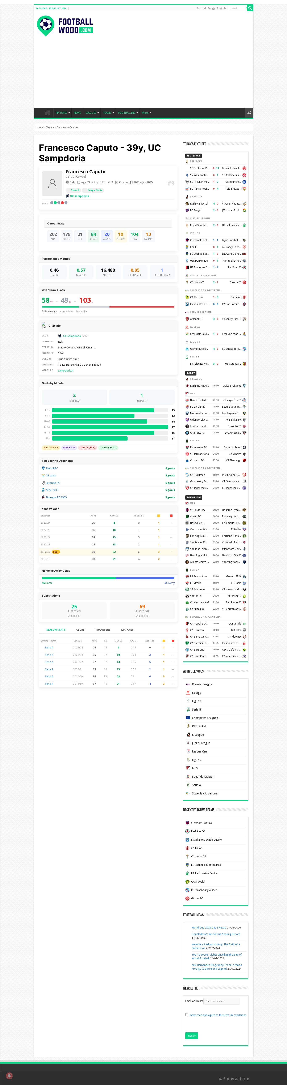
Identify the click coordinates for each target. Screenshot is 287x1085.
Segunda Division (203, 776)
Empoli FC (52, 468)
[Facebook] (201, 8)
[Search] (250, 8)
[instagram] (221, 8)
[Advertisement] (143, 68)
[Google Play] (225, 8)
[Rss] (197, 8)
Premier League (202, 684)
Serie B (75, 190)
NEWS (77, 112)
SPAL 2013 (52, 490)
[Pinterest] (209, 8)
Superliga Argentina (204, 793)
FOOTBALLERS (126, 112)
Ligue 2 (196, 760)
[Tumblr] (217, 8)
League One (199, 751)
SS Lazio (51, 475)
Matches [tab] (127, 629)
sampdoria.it (65, 370)
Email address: (194, 1001)
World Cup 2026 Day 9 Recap (209, 927)
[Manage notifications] (9, 1075)
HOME (47, 112)
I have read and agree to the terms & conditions (217, 1015)
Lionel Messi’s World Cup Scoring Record (216, 934)
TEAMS (107, 112)
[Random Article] (249, 113)
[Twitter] (205, 8)
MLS (195, 768)
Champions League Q (205, 718)
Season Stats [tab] (55, 629)
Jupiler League (201, 743)
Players (50, 127)
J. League (198, 734)
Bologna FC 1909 (56, 497)
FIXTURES (61, 112)
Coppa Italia (95, 190)
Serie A (49, 647)
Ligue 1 (196, 701)
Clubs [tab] (80, 629)
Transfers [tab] (102, 629)
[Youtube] (213, 8)
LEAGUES (91, 112)
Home (39, 127)
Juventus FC (53, 482)
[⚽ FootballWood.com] (65, 25)
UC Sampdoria (79, 196)
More (145, 112)
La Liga (196, 692)
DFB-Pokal (199, 726)
